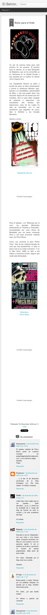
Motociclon (24, 312)
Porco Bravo (24, 314)
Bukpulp (19, 529)
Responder (20, 466)
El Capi (19, 574)
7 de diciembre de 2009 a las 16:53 (27, 445)
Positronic (20, 473)
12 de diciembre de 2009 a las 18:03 (26, 612)
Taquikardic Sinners (24, 173)
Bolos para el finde (24, 22)
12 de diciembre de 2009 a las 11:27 (26, 575)
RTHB (18, 495)
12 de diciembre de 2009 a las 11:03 (26, 530)
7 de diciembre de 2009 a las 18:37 (26, 474)
